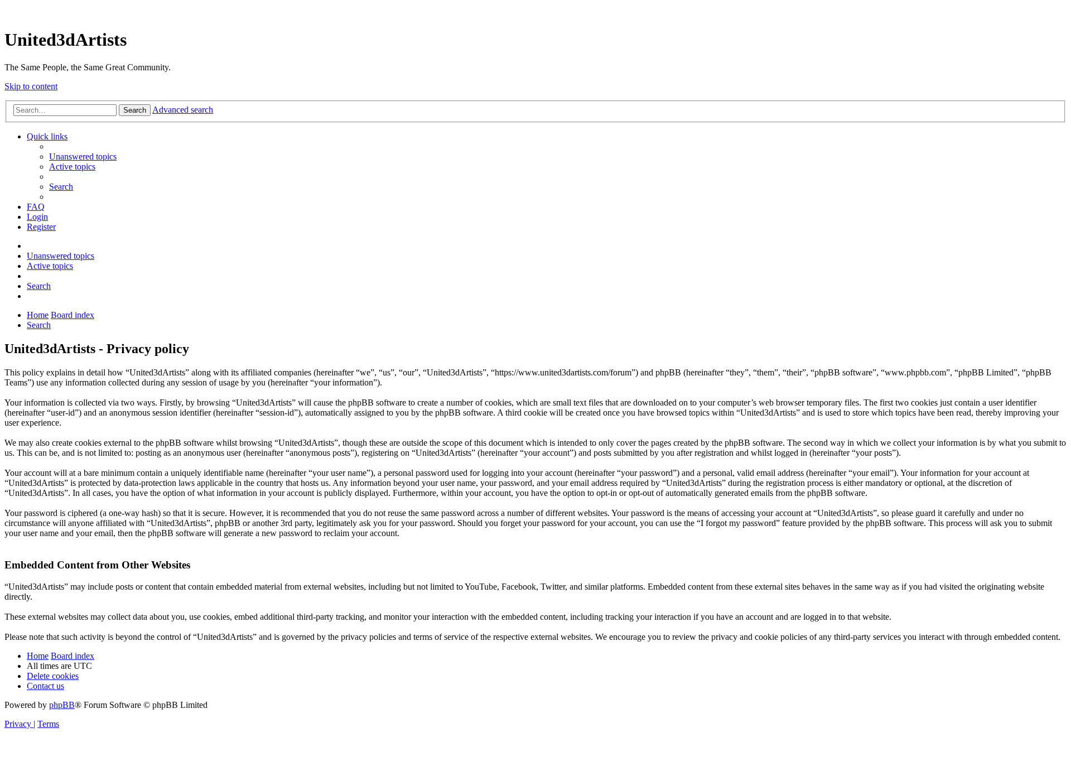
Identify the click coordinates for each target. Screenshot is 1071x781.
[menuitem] (83, 156)
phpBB (62, 705)
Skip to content (30, 86)
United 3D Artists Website (535, 10)
